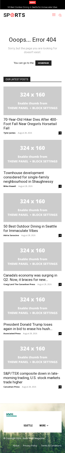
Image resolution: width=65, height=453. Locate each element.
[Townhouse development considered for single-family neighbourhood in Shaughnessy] (32, 154)
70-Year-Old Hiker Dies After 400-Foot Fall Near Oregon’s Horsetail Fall (30, 123)
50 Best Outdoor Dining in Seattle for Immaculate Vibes (32, 7)
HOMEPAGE (43, 63)
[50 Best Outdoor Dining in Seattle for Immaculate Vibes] (32, 207)
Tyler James (9, 132)
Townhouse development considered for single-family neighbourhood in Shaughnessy (28, 177)
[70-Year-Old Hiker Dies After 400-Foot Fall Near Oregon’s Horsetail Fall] (32, 101)
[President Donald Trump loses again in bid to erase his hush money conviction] (32, 305)
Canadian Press (11, 386)
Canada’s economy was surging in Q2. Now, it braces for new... (30, 277)
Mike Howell (9, 186)
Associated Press (12, 333)
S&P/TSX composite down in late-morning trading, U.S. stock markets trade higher (31, 377)
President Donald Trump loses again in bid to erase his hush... (28, 326)
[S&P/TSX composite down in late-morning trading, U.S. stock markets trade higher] (32, 354)
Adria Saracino (11, 235)
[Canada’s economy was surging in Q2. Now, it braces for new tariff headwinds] (32, 256)
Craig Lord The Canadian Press (19, 284)
